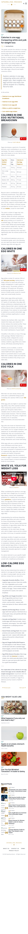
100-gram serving (9, 280)
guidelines (8, 499)
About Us (6, 848)
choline (7, 208)
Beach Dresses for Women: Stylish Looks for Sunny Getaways (17, 822)
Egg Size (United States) (4, 162)
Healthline (16, 487)
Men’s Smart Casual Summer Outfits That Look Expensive (17, 805)
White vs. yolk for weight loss (11, 108)
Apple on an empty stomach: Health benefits (13, 745)
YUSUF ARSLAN (16, 142)
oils (2, 220)
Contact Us (15, 848)
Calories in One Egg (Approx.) (20, 162)
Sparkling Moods (9, 46)
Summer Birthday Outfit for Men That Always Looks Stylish (17, 831)
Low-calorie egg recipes (9, 111)
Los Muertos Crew (16, 273)
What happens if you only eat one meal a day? (13, 719)
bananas (14, 656)
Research (4, 455)
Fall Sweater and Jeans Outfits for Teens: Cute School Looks (18, 790)
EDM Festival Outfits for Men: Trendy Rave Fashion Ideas (17, 798)
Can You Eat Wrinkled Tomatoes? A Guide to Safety (13, 770)
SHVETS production (16, 388)
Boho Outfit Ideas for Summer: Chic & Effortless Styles (18, 813)
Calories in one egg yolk (9, 105)
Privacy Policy (14, 850)
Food (2, 34)
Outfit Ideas (11, 787)
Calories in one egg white (10, 101)
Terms (23, 848)
